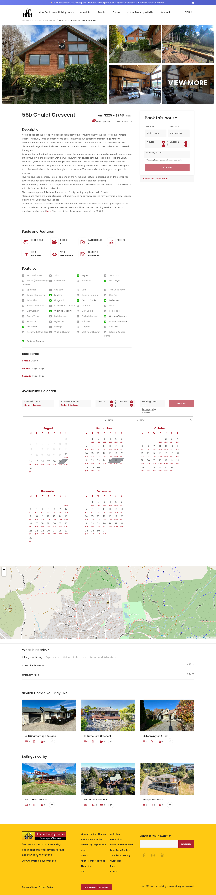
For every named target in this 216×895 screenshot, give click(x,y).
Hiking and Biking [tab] (32, 657)
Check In (149, 126)
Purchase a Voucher (92, 839)
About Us (85, 12)
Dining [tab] (66, 657)
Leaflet (189, 638)
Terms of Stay (29, 887)
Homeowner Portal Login (96, 887)
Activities (115, 834)
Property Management (122, 844)
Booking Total (153, 152)
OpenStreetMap (200, 638)
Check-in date (32, 401)
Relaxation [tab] (79, 657)
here (48, 211)
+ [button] (4, 569)
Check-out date (70, 401)
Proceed (167, 167)
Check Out (173, 126)
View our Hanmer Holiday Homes (39, 20)
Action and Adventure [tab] (103, 657)
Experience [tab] (52, 657)
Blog (112, 866)
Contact (165, 12)
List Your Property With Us (140, 12)
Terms (116, 12)
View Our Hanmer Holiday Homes (56, 12)
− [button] (4, 574)
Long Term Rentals (120, 850)
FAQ (83, 871)
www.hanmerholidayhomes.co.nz (39, 860)
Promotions (116, 839)
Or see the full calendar (155, 178)
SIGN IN (188, 12)
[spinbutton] (156, 145)
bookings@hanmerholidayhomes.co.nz (43, 849)
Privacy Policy (46, 887)
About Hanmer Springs (93, 860)
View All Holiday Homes (93, 834)
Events (102, 12)
